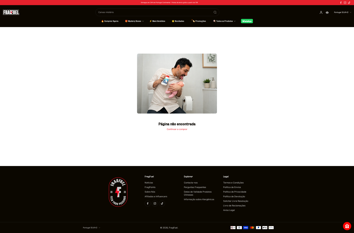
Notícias (149, 182)
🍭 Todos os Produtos (223, 21)
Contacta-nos (191, 182)
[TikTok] (349, 2)
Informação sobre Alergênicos (199, 199)
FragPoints (150, 187)
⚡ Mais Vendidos (157, 21)
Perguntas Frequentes (195, 187)
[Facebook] (341, 2)
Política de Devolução (234, 196)
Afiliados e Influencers (156, 196)
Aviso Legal (229, 210)
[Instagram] (345, 2)
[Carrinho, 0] (327, 12)
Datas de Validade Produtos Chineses (198, 193)
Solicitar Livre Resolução (235, 201)
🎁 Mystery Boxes (133, 21)
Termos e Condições (233, 182)
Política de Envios (232, 187)
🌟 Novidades (178, 21)
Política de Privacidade (234, 191)
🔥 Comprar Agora (109, 21)
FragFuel (173, 227)
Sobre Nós (150, 191)
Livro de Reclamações (234, 205)
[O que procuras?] (215, 12)
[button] (160, 176)
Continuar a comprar (177, 129)
